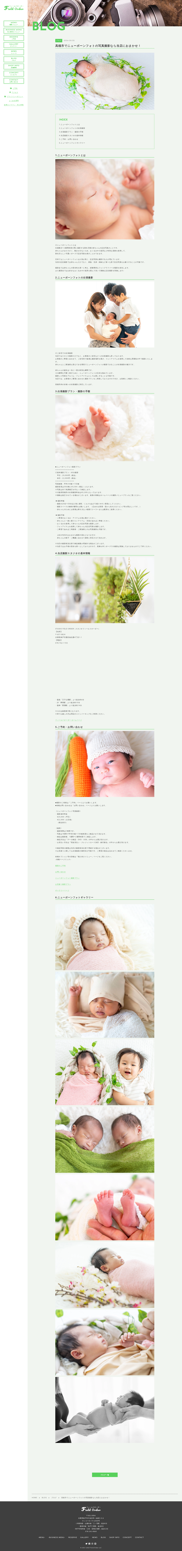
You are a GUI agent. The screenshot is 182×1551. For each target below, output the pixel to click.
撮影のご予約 (60, 866)
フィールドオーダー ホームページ (68, 720)
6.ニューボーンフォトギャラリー (72, 143)
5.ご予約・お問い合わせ (68, 139)
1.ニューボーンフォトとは (69, 124)
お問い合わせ (60, 872)
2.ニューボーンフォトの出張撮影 (72, 128)
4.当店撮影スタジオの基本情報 (71, 135)
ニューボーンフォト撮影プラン (67, 878)
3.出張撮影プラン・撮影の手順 (71, 132)
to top (177, 1547)
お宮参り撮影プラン (63, 884)
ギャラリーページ (62, 890)
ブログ (58, 40)
